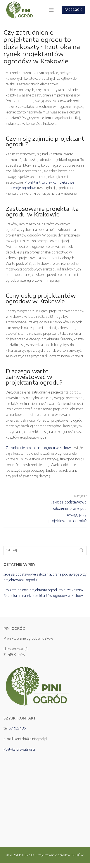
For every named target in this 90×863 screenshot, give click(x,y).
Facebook (73, 10)
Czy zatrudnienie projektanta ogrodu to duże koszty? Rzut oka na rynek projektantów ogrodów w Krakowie (44, 593)
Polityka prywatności (19, 749)
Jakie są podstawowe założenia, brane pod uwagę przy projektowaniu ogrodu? (45, 577)
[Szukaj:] (45, 550)
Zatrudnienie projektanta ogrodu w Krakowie (39, 448)
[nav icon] (51, 9)
